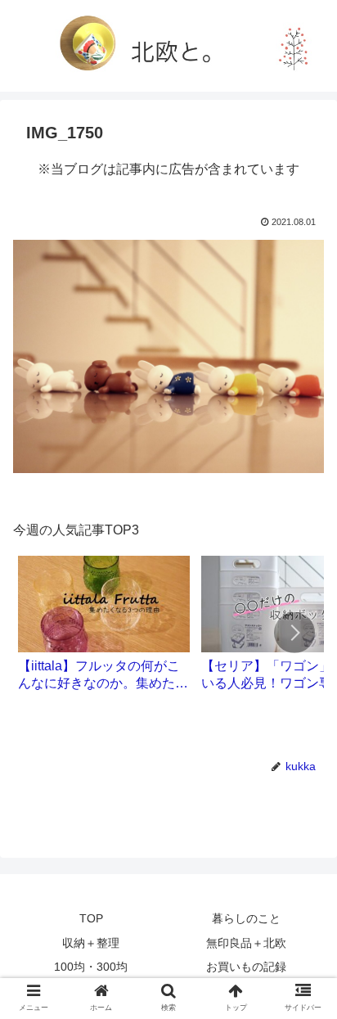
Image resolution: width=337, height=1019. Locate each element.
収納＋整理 (90, 942)
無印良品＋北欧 (246, 942)
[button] (294, 632)
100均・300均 (91, 966)
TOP (91, 918)
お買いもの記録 (246, 966)
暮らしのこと (246, 918)
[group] (104, 629)
